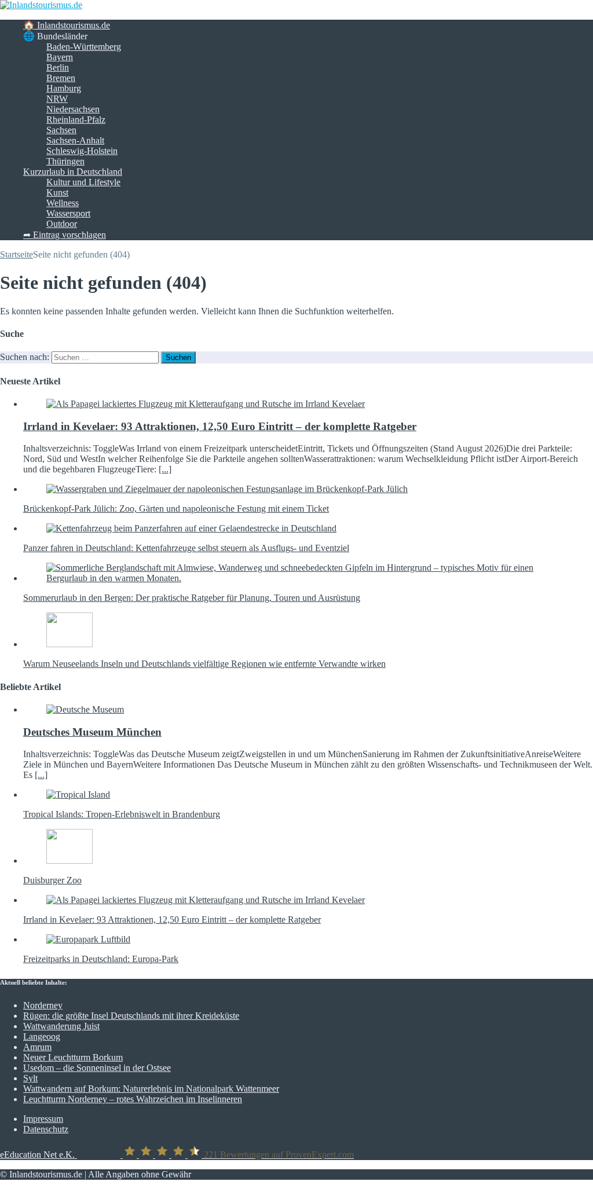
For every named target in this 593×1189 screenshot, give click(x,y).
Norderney (43, 1005)
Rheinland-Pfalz (75, 119)
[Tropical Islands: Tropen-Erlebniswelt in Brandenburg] (78, 794)
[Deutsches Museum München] (85, 709)
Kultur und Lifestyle (83, 182)
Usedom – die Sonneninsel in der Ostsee (97, 1068)
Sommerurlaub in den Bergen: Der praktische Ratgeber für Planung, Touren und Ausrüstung (191, 598)
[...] (165, 469)
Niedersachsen (73, 109)
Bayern (59, 57)
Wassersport (68, 213)
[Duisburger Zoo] (69, 860)
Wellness (62, 203)
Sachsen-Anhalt (75, 140)
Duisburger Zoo (52, 880)
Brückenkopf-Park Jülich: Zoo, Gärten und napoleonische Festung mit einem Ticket (176, 508)
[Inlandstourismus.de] (41, 5)
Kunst (57, 192)
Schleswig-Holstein (82, 151)
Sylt (30, 1078)
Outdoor (61, 224)
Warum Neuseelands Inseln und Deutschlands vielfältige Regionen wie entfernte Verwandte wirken (204, 664)
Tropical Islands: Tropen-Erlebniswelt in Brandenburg (121, 814)
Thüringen (65, 161)
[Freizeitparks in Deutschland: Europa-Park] (88, 939)
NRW (57, 99)
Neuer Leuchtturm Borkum (73, 1057)
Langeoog (41, 1036)
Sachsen (61, 130)
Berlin (57, 67)
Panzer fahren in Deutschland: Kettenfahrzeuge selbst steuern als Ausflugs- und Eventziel (186, 548)
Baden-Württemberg (83, 47)
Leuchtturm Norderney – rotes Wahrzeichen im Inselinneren (132, 1099)
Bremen (60, 78)
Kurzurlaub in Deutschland (72, 172)
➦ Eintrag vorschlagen (64, 235)
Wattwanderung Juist (61, 1026)
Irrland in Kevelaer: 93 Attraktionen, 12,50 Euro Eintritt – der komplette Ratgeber (219, 426)
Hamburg (63, 88)
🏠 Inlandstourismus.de (66, 25)
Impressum (43, 1119)
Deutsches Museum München (92, 732)
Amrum (37, 1047)
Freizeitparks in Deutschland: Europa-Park (100, 959)
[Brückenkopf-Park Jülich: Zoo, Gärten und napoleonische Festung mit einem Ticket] (227, 489)
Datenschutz (45, 1129)
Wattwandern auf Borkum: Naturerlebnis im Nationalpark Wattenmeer (151, 1088)
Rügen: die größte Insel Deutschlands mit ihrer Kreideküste (131, 1016)
